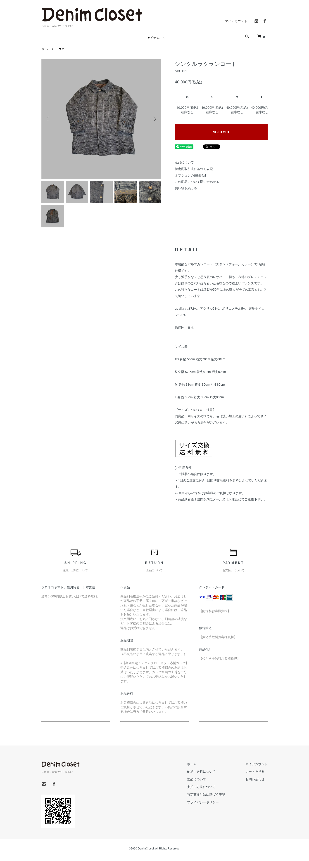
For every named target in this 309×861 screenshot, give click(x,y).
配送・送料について (201, 771)
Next (154, 119)
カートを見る (254, 771)
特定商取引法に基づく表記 (194, 168)
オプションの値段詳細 (191, 175)
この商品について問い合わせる (197, 181)
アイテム (153, 37)
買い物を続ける (186, 188)
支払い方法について (201, 786)
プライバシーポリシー (203, 802)
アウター (61, 49)
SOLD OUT (221, 132)
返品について (184, 162)
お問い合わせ (254, 779)
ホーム (45, 49)
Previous (48, 119)
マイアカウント (236, 21)
